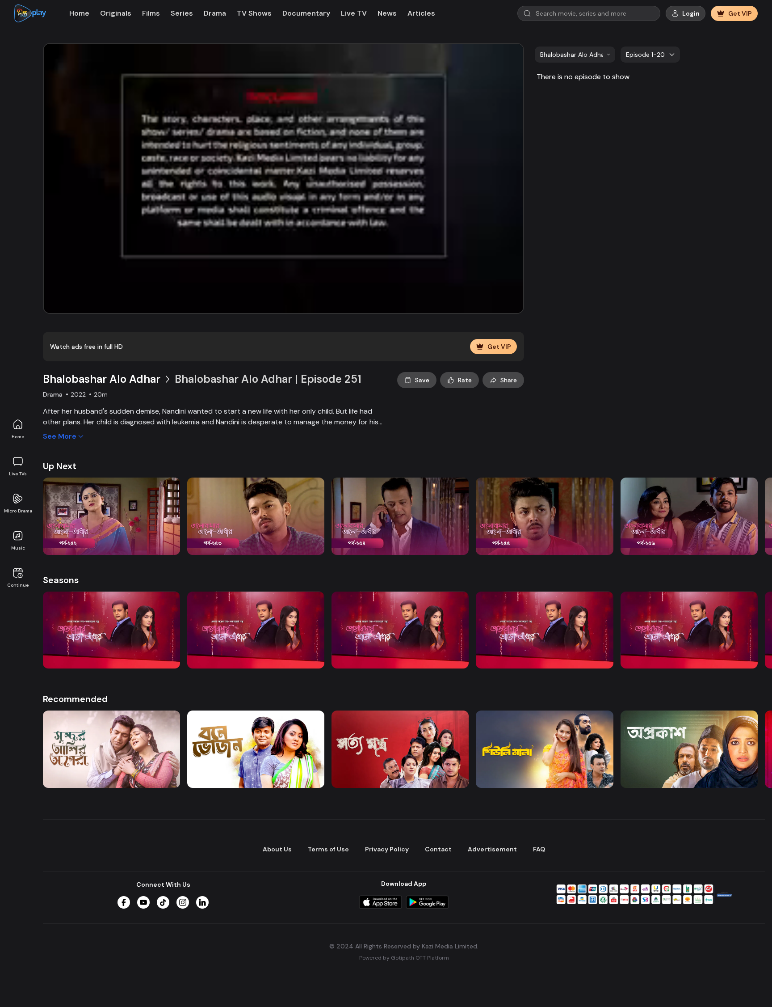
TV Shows (254, 13)
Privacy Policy (387, 849)
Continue (18, 585)
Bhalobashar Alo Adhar (101, 379)
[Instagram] (182, 902)
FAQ (539, 849)
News (387, 13)
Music (18, 548)
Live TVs (18, 474)
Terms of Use (328, 849)
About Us (277, 849)
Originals (115, 13)
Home (18, 437)
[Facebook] (123, 902)
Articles (421, 13)
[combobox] (575, 55)
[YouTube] (143, 902)
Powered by (404, 957)
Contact (438, 849)
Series (182, 13)
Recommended (75, 699)
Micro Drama (18, 511)
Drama (215, 13)
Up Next (59, 466)
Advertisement (492, 849)
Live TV (354, 13)
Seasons (61, 580)
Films (151, 13)
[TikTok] (163, 902)
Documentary (306, 13)
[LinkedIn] (202, 902)
